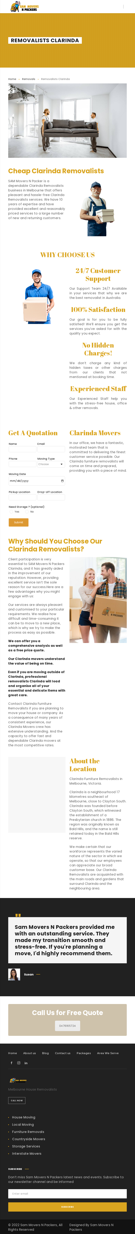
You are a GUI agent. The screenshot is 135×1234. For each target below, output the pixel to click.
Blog (45, 1053)
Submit (18, 522)
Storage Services (26, 1146)
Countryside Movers (28, 1139)
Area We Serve (108, 1053)
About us (29, 1053)
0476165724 (67, 1026)
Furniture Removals (28, 1132)
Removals (28, 79)
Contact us (63, 1053)
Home (12, 79)
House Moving (23, 1117)
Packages (84, 1053)
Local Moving (23, 1124)
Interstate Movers (26, 1153)
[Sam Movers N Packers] (24, 6)
